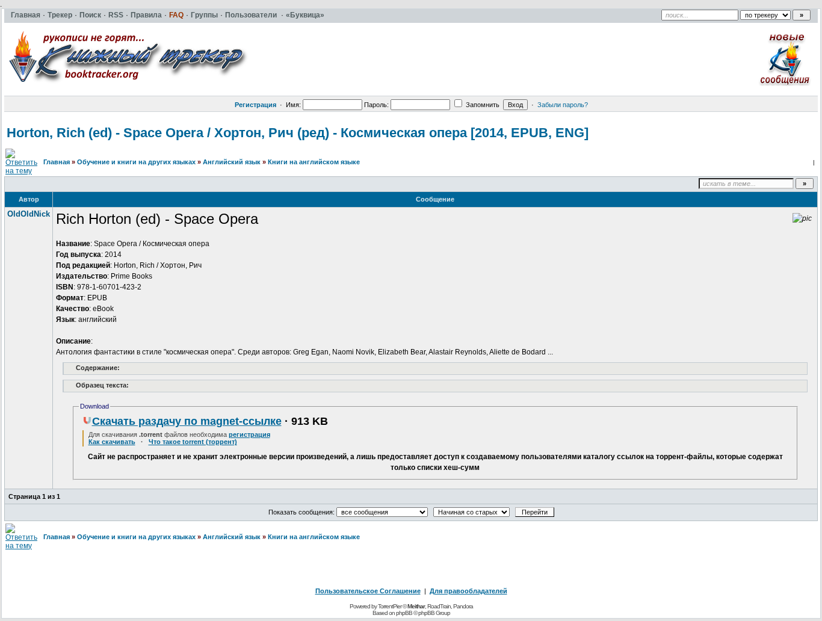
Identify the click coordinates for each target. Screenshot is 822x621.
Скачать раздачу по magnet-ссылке (187, 421)
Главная (56, 161)
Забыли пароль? (562, 104)
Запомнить (481, 104)
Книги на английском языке (314, 161)
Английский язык (232, 161)
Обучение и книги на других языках (136, 161)
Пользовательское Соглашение (368, 591)
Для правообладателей (468, 591)
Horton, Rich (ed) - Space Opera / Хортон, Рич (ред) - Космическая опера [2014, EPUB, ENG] (298, 132)
